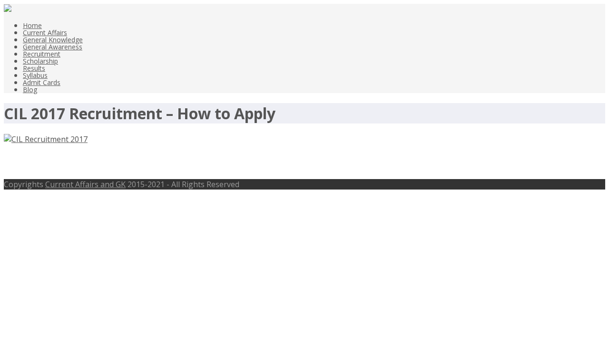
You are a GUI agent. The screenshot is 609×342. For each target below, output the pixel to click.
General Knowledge (53, 39)
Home (32, 25)
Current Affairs (45, 32)
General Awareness (52, 46)
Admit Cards (41, 82)
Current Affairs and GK (85, 184)
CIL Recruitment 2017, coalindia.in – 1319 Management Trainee (183, 162)
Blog (30, 89)
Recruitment (41, 53)
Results (34, 68)
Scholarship (40, 61)
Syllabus (35, 75)
